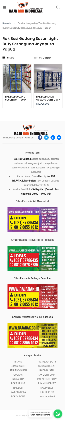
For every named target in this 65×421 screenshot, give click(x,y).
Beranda (6, 23)
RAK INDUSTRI (47, 370)
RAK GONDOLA (18, 392)
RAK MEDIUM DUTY (47, 379)
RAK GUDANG (18, 396)
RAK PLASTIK (47, 392)
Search (58, 7)
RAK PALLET (46, 387)
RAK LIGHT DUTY (47, 374)
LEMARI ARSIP (18, 366)
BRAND (18, 361)
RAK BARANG (18, 383)
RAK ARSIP (18, 379)
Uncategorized (47, 396)
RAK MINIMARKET (47, 383)
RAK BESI (18, 387)
